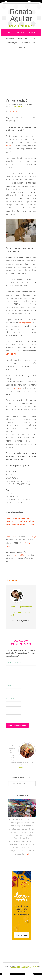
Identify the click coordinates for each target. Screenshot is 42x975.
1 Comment (18, 106)
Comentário (13, 663)
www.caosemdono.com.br (18, 518)
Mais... (21, 767)
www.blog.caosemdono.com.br (20, 524)
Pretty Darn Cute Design (21, 968)
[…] (27, 854)
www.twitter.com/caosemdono (20, 521)
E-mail (10, 699)
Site (8, 712)
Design (33, 537)
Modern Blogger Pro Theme (27, 966)
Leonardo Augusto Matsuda (21, 607)
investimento (25, 323)
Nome (9, 685)
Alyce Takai (14, 112)
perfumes (10, 146)
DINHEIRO (11, 354)
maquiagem (17, 388)
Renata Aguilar (21, 15)
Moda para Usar (18, 555)
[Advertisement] (21, 74)
